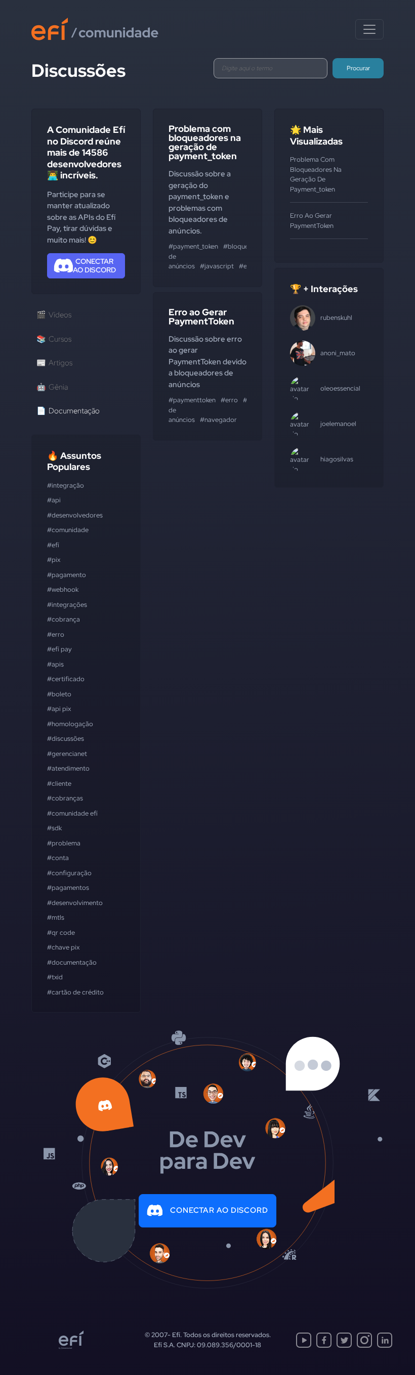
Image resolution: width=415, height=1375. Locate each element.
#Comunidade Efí (72, 813)
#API (54, 500)
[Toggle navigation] (369, 29)
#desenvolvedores (75, 515)
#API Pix (59, 708)
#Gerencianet (67, 753)
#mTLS (55, 917)
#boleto (59, 694)
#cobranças (65, 798)
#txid (55, 977)
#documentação (72, 962)
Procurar (358, 68)
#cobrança (63, 619)
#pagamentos (68, 887)
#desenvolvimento (75, 902)
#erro (55, 634)
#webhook (62, 589)
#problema (63, 843)
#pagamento (66, 575)
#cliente (59, 783)
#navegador (218, 419)
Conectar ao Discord (219, 1210)
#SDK (54, 828)
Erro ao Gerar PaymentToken (201, 316)
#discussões (65, 738)
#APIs (55, 664)
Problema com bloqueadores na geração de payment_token (205, 142)
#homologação (70, 724)
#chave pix (63, 947)
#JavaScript (217, 266)
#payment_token (193, 246)
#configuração (69, 873)
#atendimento (68, 768)
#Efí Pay (59, 649)
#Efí (53, 545)
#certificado (66, 679)
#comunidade (68, 530)
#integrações (67, 604)
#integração (65, 485)
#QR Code (61, 932)
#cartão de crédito (75, 992)
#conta (58, 858)
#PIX (53, 559)
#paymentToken (192, 400)
